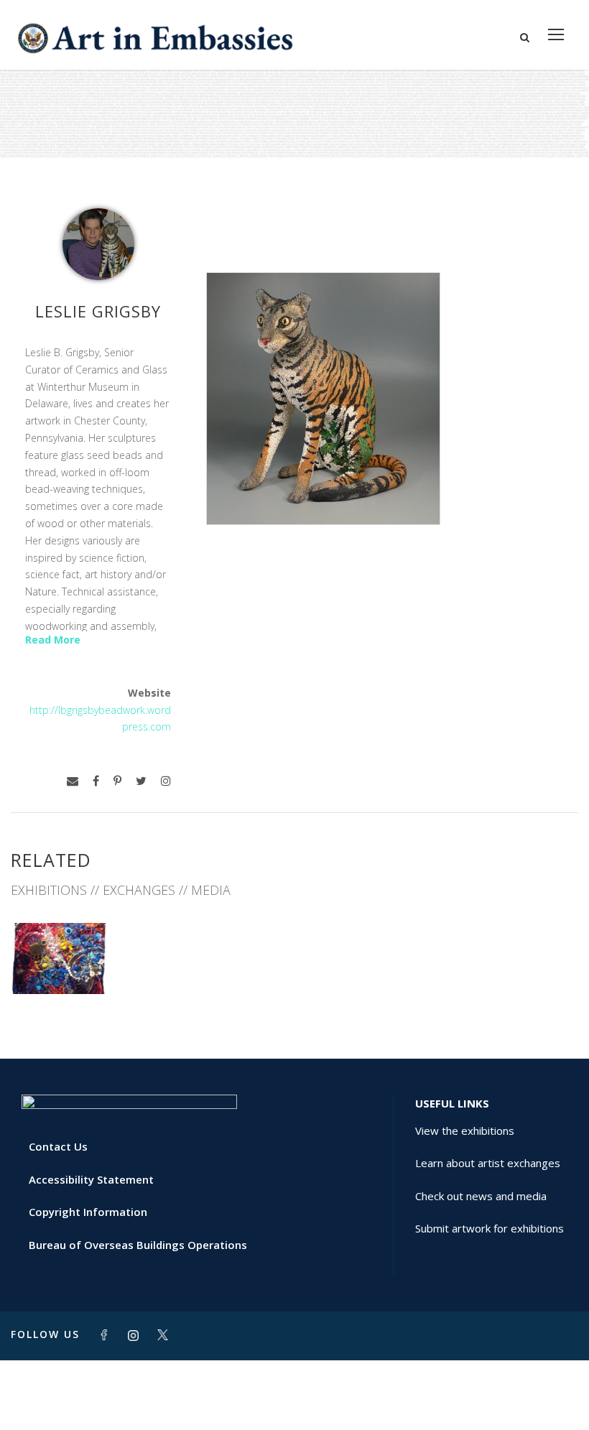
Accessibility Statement (91, 1179)
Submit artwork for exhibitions (489, 1228)
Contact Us (58, 1146)
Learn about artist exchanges (487, 1163)
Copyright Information (88, 1211)
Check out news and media (481, 1196)
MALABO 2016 (59, 962)
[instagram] (166, 781)
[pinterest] (117, 781)
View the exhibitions (464, 1130)
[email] (72, 781)
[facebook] (96, 781)
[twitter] (141, 781)
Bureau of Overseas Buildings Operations (138, 1245)
